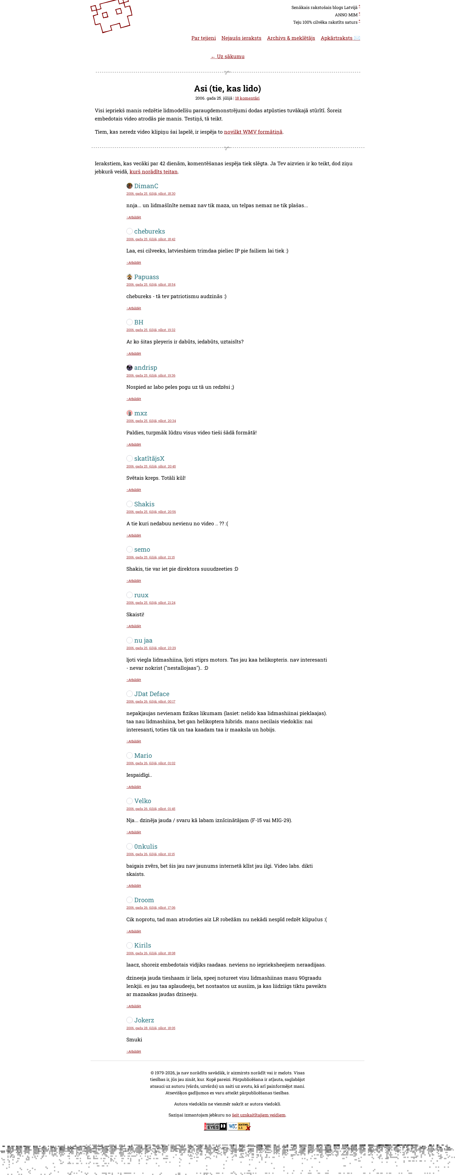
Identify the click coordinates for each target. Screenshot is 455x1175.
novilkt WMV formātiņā (253, 131)
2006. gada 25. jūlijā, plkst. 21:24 (150, 602)
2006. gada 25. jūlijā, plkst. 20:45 (151, 466)
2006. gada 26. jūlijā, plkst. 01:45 (150, 809)
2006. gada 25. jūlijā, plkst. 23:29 (151, 648)
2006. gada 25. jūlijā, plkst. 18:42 (150, 239)
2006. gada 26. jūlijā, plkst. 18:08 (150, 953)
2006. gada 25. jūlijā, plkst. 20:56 (151, 511)
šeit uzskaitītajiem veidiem (258, 1115)
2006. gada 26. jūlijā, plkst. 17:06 (150, 907)
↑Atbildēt (133, 217)
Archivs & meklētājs (291, 38)
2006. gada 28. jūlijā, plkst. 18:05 (150, 1028)
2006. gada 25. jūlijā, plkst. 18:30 (150, 193)
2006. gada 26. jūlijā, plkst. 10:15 (150, 854)
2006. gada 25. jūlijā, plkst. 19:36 (150, 375)
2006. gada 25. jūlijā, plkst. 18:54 (150, 284)
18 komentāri (247, 98)
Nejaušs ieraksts (241, 38)
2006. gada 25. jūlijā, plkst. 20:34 (151, 421)
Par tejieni (203, 38)
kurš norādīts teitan (154, 171)
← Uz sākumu (228, 56)
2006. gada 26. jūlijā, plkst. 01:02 (150, 763)
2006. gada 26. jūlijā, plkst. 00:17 (150, 701)
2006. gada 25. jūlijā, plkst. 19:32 (150, 330)
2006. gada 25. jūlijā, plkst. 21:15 (150, 557)
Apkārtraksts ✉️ (340, 38)
